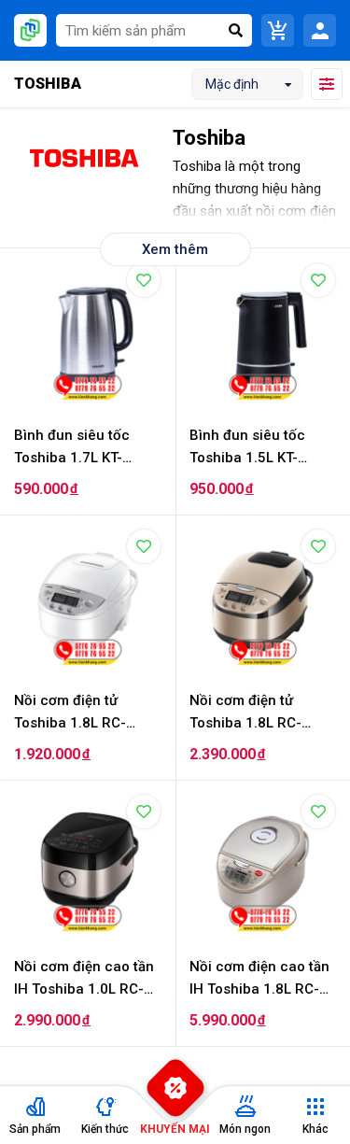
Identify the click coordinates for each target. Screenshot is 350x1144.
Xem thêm (175, 249)
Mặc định (232, 84)
